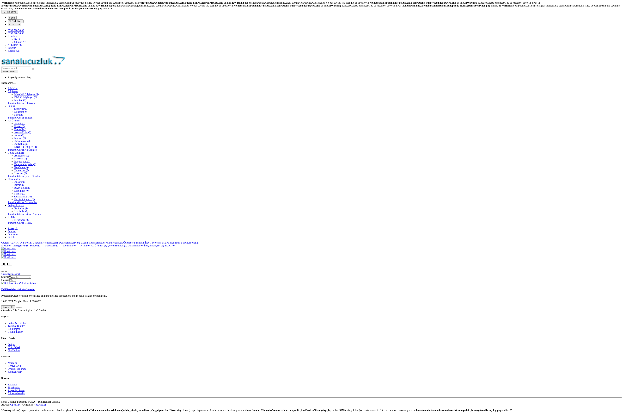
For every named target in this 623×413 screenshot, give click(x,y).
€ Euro (12, 18)
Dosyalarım (107, 242)
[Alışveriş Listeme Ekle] (17, 307)
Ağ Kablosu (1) (22, 144)
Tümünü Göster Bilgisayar (21, 103)
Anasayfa (13, 228)
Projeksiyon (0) (22, 161)
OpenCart (15, 404)
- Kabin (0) (83, 245)
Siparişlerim (94, 242)
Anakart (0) (20, 182)
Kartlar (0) (19, 193)
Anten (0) (19, 135)
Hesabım (47, 242)
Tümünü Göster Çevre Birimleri (24, 176)
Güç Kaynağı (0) (23, 196)
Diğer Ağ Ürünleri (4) (25, 146)
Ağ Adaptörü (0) (22, 141)
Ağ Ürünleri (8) (99, 245)
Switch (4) (19, 123)
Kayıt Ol (18, 39)
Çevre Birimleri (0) (117, 245)
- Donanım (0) (68, 245)
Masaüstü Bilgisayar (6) (26, 94)
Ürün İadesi (14, 347)
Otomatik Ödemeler (123, 242)
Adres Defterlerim (61, 242)
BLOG (11, 217)
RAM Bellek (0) (22, 187)
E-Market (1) (8, 245)
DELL (11, 237)
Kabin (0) (19, 114)
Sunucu (12, 106)
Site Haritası (14, 350)
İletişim (11, 344)
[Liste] (2, 271)
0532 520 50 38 (16, 33)
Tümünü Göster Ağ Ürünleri (22, 149)
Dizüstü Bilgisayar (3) (25, 97)
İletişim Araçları (16, 205)
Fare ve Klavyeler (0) (25, 164)
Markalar (12, 363)
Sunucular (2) (21, 108)
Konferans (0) (21, 167)
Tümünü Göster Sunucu (20, 117)
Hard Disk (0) (21, 190)
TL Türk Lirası (15, 21)
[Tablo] (6, 271)
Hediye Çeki (14, 365)
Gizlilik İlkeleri (15, 331)
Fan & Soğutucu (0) (24, 199)
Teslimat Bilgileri (16, 326)
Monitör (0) (20, 100)
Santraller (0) (21, 208)
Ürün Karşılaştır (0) (11, 274)
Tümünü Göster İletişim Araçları (24, 214)
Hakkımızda (14, 328)
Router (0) (19, 126)
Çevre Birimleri (16, 152)
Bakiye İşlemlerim (171, 242)
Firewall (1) (20, 129)
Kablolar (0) (20, 158)
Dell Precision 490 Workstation (18, 289)
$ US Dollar (14, 24)
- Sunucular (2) (50, 245)
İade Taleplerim (153, 242)
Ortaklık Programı (17, 368)
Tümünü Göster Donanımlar (22, 202)
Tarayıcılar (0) (21, 170)
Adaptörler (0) (21, 155)
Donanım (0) (20, 111)
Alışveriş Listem (79, 242)
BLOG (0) (170, 245)
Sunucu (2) (35, 245)
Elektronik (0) (21, 220)
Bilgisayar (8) (22, 245)
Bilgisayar (13, 91)
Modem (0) (20, 138)
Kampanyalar (15, 371)
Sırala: (4, 276)
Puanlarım (139, 242)
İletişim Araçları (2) (154, 245)
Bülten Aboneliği (189, 242)
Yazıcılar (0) (20, 173)
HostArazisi (40, 404)
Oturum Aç (20, 42)
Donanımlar (14, 179)
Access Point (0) (22, 132)
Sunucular (13, 234)
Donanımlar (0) (135, 245)
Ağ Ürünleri (14, 120)
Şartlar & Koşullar (17, 323)
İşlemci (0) (19, 184)
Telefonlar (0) (21, 211)
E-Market (13, 88)
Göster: (5, 280)
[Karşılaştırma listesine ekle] (20, 307)
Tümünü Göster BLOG (20, 222)
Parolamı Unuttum (32, 242)
